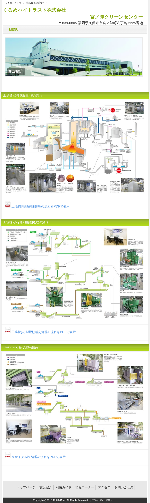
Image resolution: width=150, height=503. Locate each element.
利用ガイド (63, 487)
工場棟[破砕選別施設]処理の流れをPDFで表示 (43, 332)
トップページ (26, 487)
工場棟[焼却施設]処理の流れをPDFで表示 (40, 206)
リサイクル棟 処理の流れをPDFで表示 (38, 457)
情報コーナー (84, 487)
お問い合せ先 (123, 487)
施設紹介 (45, 487)
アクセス (104, 487)
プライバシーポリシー (103, 500)
